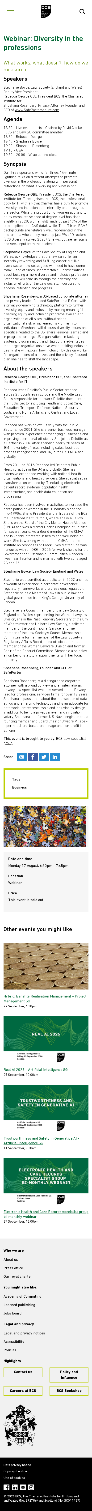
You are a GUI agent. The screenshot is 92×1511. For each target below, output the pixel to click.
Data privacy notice (17, 1465)
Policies (10, 1350)
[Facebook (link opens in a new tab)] (6, 1487)
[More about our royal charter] (20, 1425)
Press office (13, 1268)
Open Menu (10, 11)
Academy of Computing (22, 1297)
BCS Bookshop (69, 1391)
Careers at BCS (23, 1391)
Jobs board (12, 1313)
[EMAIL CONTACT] (22, 757)
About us (11, 1260)
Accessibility (14, 1342)
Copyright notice (15, 1471)
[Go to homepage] (46, 11)
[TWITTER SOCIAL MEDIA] (44, 757)
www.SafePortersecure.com (37, 110)
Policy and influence (69, 1375)
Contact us (23, 1372)
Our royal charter (18, 1277)
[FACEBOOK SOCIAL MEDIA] (33, 757)
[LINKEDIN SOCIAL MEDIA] (55, 757)
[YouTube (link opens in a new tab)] (23, 1487)
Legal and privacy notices (24, 1333)
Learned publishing (19, 1305)
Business (19, 787)
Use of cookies (14, 1478)
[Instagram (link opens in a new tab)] (31, 1487)
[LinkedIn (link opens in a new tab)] (15, 1487)
